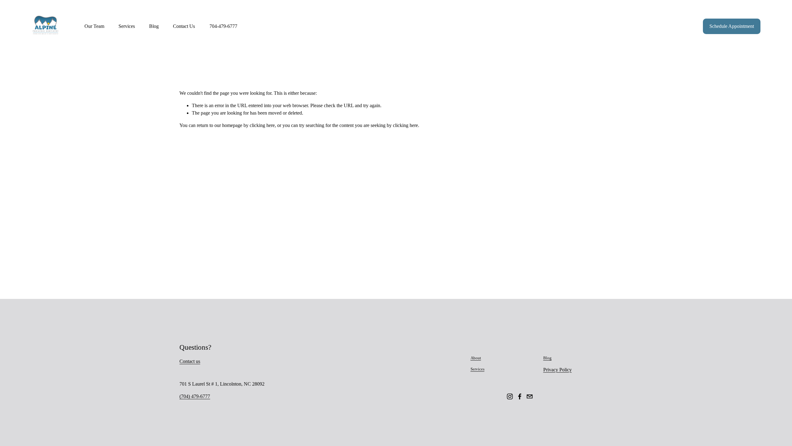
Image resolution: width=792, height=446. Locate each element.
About (476, 358)
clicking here (262, 125)
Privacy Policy (557, 369)
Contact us (189, 361)
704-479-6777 (223, 26)
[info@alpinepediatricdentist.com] (530, 396)
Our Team (94, 26)
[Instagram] (510, 396)
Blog (154, 26)
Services (477, 369)
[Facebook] (520, 396)
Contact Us (184, 26)
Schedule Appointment (731, 26)
